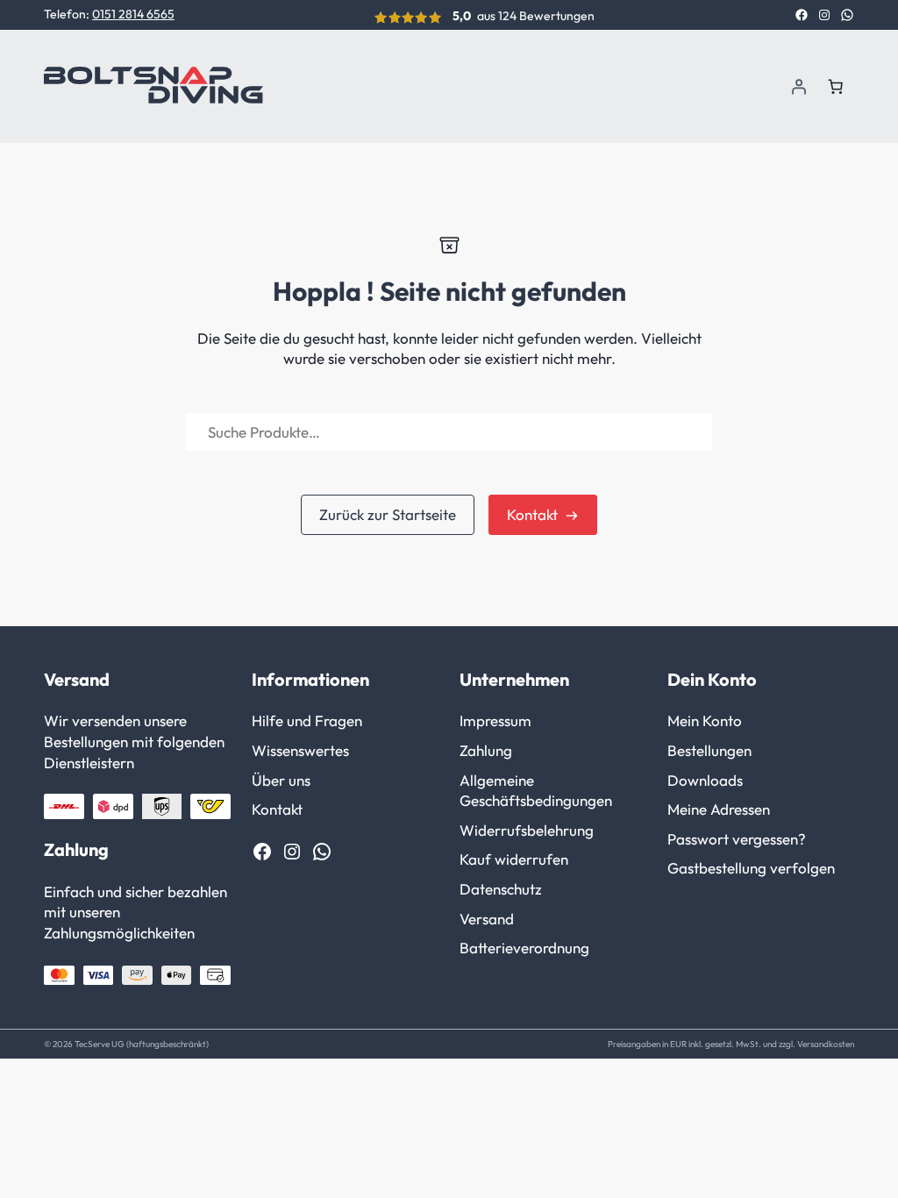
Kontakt (532, 514)
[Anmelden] (798, 86)
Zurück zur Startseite (387, 514)
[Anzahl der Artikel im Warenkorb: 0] (835, 86)
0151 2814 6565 (133, 14)
